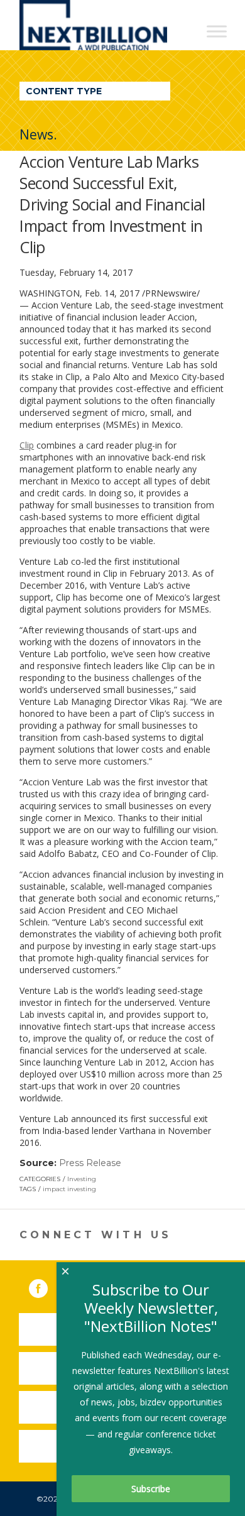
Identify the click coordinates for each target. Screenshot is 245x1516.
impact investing (69, 1189)
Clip (26, 445)
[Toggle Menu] (217, 31)
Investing (81, 1179)
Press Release (90, 1163)
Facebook (47, 1286)
